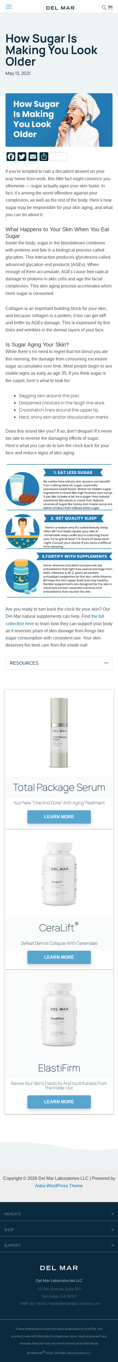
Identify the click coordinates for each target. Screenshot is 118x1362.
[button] (59, 817)
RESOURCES (24, 663)
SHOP (9, 1229)
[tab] (59, 663)
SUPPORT (12, 1245)
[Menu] (13, 6)
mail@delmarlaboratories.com (74, 1303)
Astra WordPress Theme (59, 1185)
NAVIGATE (12, 1213)
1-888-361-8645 (32, 1303)
